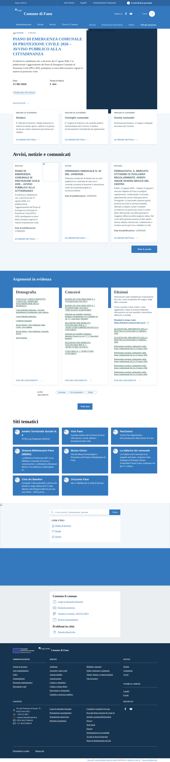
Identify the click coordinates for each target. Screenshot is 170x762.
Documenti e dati (19, 687)
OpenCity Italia (111, 760)
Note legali (90, 725)
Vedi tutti (85, 406)
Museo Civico (79, 450)
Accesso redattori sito (149, 760)
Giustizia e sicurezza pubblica (61, 694)
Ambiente (53, 667)
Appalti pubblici (56, 675)
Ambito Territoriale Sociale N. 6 (39, 433)
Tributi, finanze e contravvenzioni (99, 675)
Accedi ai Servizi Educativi (97, 737)
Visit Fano (77, 431)
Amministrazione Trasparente (104, 3)
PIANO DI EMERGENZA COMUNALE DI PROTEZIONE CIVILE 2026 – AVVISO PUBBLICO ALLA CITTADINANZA (47, 46)
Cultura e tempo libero (58, 687)
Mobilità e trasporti (93, 667)
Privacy (89, 721)
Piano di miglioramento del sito (98, 741)
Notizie (20, 33)
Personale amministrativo (22, 683)
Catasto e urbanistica (58, 683)
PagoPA (83, 3)
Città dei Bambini (32, 479)
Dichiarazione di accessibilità (97, 733)
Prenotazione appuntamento (60, 713)
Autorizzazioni (55, 679)
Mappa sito (39, 751)
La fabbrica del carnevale (135, 450)
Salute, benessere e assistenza (98, 671)
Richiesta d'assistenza (58, 721)
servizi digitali (100, 760)
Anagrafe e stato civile (58, 671)
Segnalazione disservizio (59, 717)
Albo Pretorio (69, 3)
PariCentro (126, 431)
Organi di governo (20, 667)
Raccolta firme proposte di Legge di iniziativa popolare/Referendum (100, 715)
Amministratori (19, 679)
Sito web (90, 760)
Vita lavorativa (92, 679)
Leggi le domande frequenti (60, 709)
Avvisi (125, 675)
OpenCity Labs (132, 760)
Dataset (89, 729)
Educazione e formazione (60, 690)
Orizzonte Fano (80, 479)
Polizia (90, 392)
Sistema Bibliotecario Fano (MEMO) (38, 452)
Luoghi (126, 691)
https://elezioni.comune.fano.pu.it (129, 323)
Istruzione (62, 392)
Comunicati (127, 671)
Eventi (125, 695)
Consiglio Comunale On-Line (98, 709)
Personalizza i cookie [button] (21, 751)
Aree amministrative (21, 671)
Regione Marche (21, 3)
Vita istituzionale (76, 392)
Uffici (15, 675)
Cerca (114, 512)
